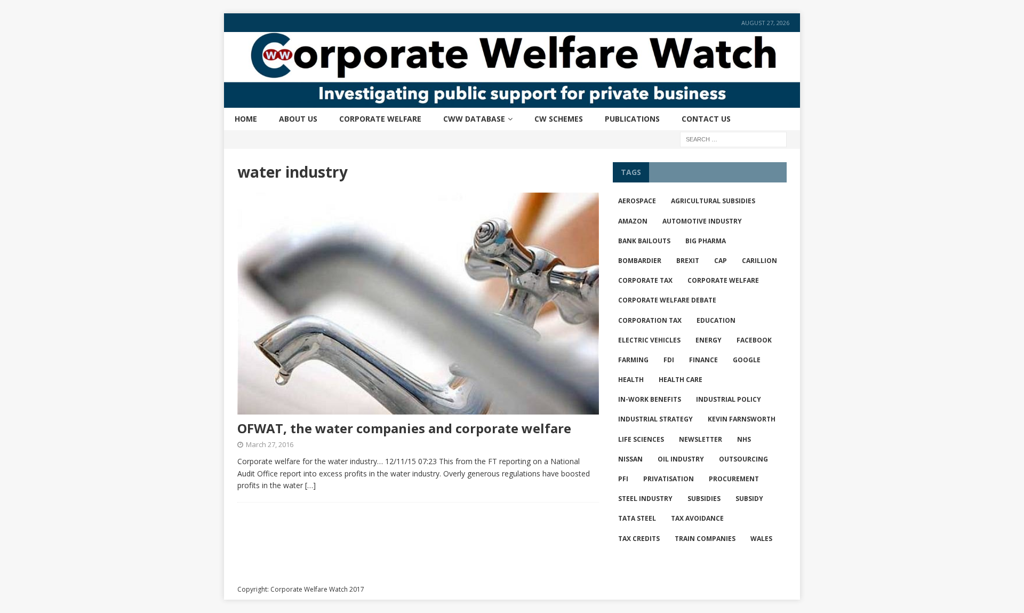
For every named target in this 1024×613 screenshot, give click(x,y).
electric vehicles (649, 340)
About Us (298, 119)
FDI (668, 359)
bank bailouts (644, 240)
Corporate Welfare (380, 119)
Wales (761, 538)
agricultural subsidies (713, 200)
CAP (720, 260)
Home (246, 119)
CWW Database (474, 119)
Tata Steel (637, 518)
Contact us (706, 119)
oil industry (681, 459)
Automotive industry (702, 221)
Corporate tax (645, 280)
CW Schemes (558, 119)
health (631, 379)
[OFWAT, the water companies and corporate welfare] (418, 304)
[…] (310, 485)
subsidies (704, 498)
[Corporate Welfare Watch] (512, 101)
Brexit (687, 260)
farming (633, 359)
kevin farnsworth (741, 419)
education (716, 320)
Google (747, 359)
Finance (703, 359)
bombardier (639, 260)
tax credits (639, 538)
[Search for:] (733, 138)
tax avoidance (697, 518)
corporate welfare (723, 280)
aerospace (637, 200)
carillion (759, 260)
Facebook (754, 340)
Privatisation (668, 478)
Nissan (630, 459)
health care (680, 379)
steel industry (645, 498)
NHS (744, 439)
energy (708, 340)
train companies (705, 538)
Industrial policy (728, 399)
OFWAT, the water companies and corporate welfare (404, 428)
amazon (632, 221)
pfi (623, 478)
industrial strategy (655, 419)
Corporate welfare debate (667, 300)
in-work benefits (649, 399)
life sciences (641, 439)
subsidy (749, 498)
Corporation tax (650, 320)
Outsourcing (743, 459)
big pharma (705, 240)
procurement (734, 478)
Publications (632, 119)
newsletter (700, 439)
